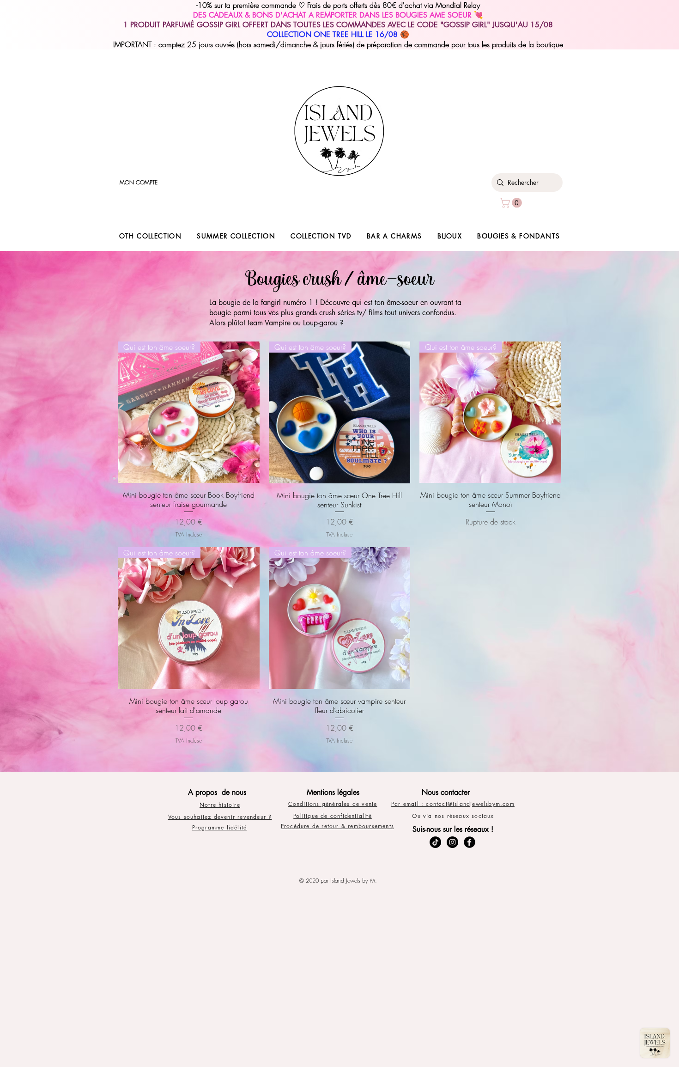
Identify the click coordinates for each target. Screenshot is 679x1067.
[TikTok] (435, 842)
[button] (512, 203)
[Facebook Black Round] (469, 842)
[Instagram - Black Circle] (452, 842)
